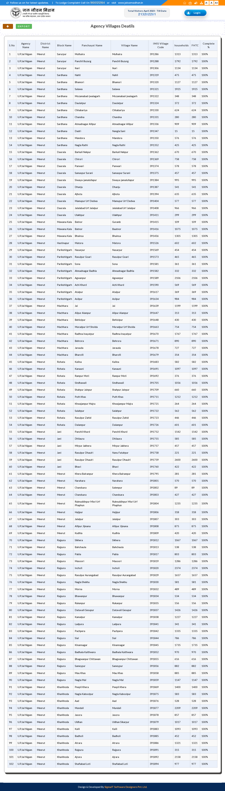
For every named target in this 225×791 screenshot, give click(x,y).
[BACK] (8, 26)
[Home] (185, 2)
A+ (216, 2)
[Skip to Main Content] (191, 2)
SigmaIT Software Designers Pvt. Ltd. (125, 786)
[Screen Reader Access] (196, 2)
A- (206, 2)
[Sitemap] (202, 2)
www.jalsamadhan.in (130, 2)
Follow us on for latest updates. (29, 2)
